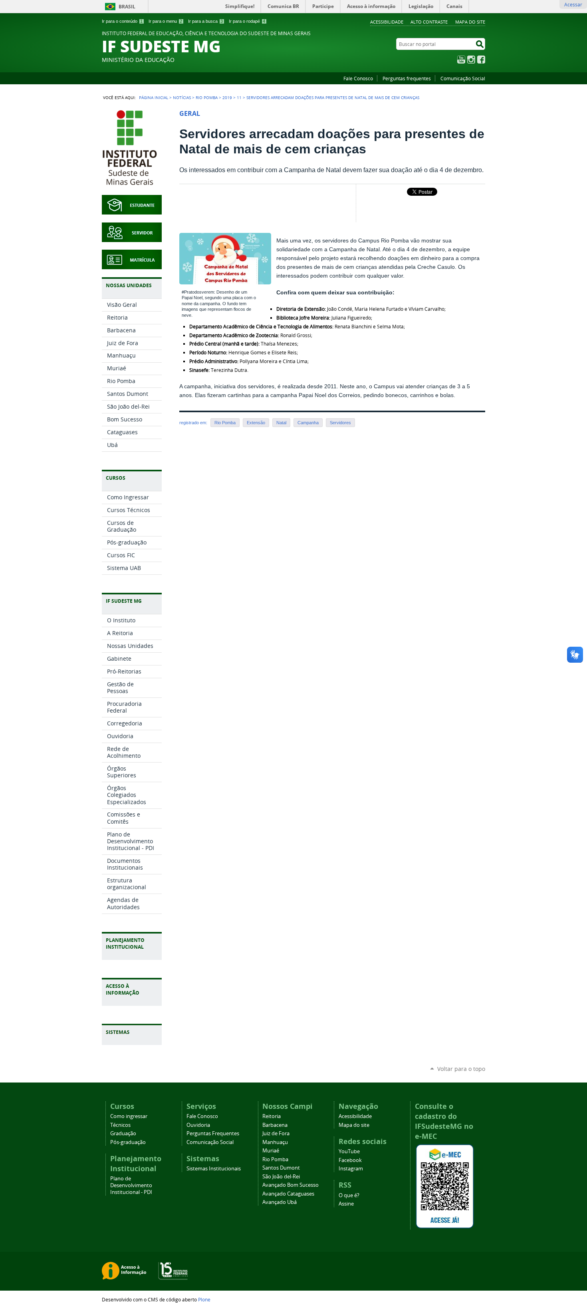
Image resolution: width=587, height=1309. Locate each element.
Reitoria (271, 1116)
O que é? (349, 1195)
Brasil (127, 6)
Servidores (340, 422)
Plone (204, 1299)
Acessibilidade (386, 22)
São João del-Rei (281, 1176)
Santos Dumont (281, 1167)
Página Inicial (153, 97)
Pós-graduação (128, 1142)
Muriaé (270, 1150)
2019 (227, 97)
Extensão (256, 422)
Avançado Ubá (279, 1202)
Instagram (471, 60)
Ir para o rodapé (247, 21)
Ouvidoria (198, 1125)
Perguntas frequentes (407, 78)
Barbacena (275, 1125)
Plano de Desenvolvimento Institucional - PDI (131, 1185)
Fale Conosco (358, 78)
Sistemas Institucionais (213, 1168)
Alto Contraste (429, 22)
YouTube (461, 60)
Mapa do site (470, 22)
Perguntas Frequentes (212, 1133)
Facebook (481, 60)
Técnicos (120, 1125)
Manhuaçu (275, 1142)
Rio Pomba (207, 97)
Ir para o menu (165, 21)
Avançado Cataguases (288, 1193)
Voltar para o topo (461, 1069)
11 (239, 97)
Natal (281, 422)
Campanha (308, 422)
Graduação (123, 1133)
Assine (346, 1203)
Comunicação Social (462, 78)
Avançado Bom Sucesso (290, 1185)
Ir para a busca (205, 21)
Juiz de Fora (276, 1133)
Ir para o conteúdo (122, 21)
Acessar (573, 4)
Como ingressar (128, 1116)
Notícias (182, 97)
